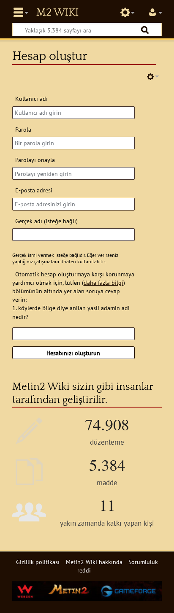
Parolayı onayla (35, 160)
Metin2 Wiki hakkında (94, 562)
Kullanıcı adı (31, 99)
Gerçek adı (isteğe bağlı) (46, 221)
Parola (23, 129)
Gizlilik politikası (38, 562)
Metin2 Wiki (57, 13)
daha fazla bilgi (103, 282)
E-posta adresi (33, 190)
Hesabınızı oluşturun (73, 353)
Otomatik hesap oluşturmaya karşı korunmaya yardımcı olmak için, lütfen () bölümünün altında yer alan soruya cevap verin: (73, 286)
